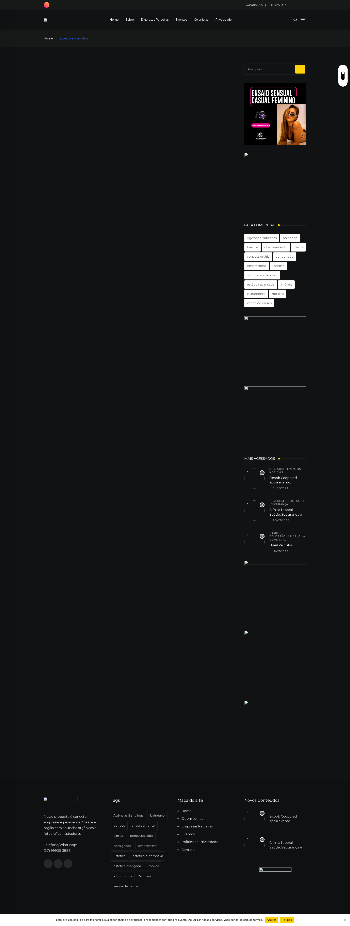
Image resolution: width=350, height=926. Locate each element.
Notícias (277, 294)
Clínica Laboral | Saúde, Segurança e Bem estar (285, 514)
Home (114, 19)
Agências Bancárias (262, 238)
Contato (188, 850)
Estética (278, 266)
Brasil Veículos (280, 545)
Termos (287, 919)
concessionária (258, 256)
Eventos (181, 19)
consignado (284, 256)
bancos (252, 247)
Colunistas (201, 19)
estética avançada (260, 284)
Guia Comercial (281, 500)
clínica (298, 247)
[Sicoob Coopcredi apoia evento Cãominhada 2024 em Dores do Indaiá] (254, 478)
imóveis (286, 284)
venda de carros (259, 303)
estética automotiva (262, 275)
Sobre (130, 19)
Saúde (301, 500)
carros (275, 533)
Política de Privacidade (199, 842)
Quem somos (192, 819)
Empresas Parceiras (155, 19)
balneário (290, 238)
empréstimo (256, 266)
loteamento (256, 294)
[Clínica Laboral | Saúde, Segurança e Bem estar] (254, 510)
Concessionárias (282, 536)
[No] (345, 920)
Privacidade (223, 19)
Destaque (277, 468)
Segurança (279, 504)
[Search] (295, 19)
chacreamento (275, 247)
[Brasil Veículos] (254, 542)
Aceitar (271, 919)
